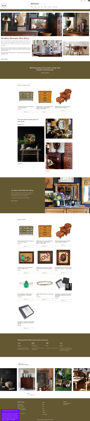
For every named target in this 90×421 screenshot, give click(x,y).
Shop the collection (4, 59)
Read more (44, 111)
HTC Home (35, 4)
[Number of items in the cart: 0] (84, 0)
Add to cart (25, 111)
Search (82, 0)
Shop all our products (45, 72)
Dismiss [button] (14, 419)
